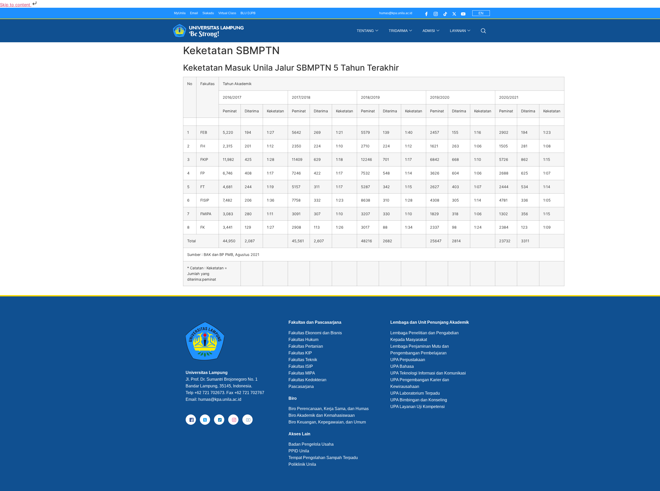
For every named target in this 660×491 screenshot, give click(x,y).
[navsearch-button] (482, 31)
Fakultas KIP (300, 353)
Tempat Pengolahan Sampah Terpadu (323, 457)
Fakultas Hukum (303, 339)
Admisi (429, 31)
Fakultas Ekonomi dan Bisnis (315, 333)
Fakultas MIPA (301, 373)
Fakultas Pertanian (305, 346)
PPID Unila (298, 451)
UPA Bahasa (402, 366)
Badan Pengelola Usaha (311, 444)
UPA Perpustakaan (407, 359)
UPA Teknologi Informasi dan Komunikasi (428, 373)
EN (480, 13)
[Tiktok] (444, 13)
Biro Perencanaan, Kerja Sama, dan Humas (328, 408)
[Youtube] (462, 13)
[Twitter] (453, 13)
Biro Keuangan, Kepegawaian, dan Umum (327, 422)
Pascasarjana (301, 386)
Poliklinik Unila (302, 464)
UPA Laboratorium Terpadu (415, 393)
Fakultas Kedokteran (307, 380)
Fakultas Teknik (302, 359)
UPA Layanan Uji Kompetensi (417, 406)
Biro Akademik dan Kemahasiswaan (321, 415)
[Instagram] (434, 13)
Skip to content (15, 4)
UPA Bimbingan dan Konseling (418, 400)
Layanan (458, 31)
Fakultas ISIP (300, 366)
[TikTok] (219, 419)
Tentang (365, 31)
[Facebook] (425, 13)
